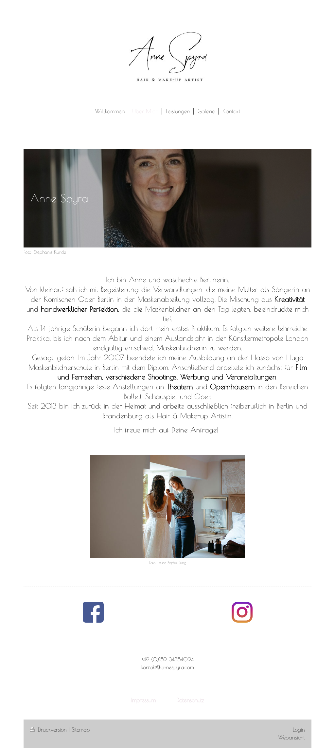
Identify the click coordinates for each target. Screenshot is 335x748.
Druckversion (52, 729)
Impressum (143, 699)
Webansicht (291, 737)
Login (299, 729)
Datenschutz (190, 699)
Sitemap (81, 729)
